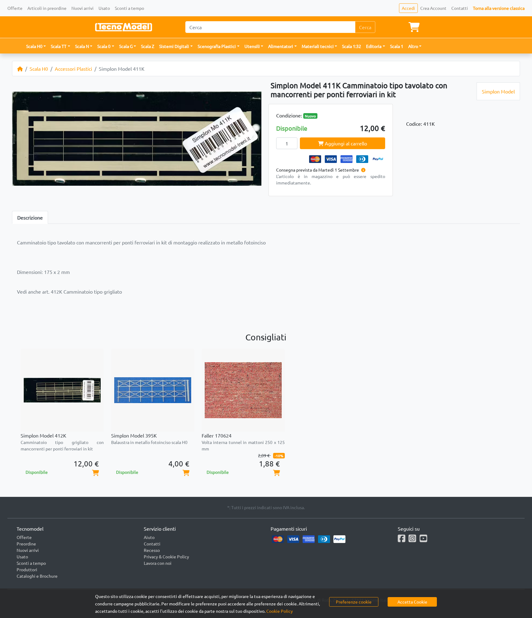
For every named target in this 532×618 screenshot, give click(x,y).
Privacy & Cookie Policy (166, 556)
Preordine (26, 543)
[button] (36, 46)
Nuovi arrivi (82, 8)
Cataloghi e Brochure (37, 576)
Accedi (408, 8)
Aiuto (149, 537)
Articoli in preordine (46, 8)
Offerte (14, 8)
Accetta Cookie (412, 601)
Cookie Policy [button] (279, 611)
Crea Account (433, 8)
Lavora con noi (157, 563)
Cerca (365, 27)
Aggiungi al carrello (345, 143)
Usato (104, 8)
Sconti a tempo (129, 8)
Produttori (27, 569)
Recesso (152, 550)
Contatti (459, 8)
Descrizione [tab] (30, 217)
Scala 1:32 (351, 46)
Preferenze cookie (354, 601)
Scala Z (147, 46)
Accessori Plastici (73, 68)
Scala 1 (396, 46)
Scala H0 (39, 68)
